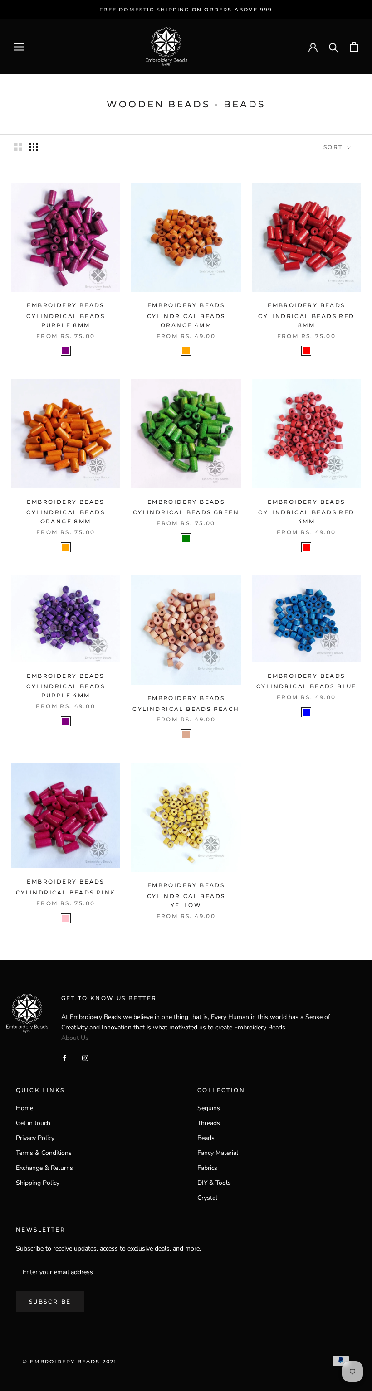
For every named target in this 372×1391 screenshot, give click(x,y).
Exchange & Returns (44, 1168)
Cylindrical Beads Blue (306, 686)
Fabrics (207, 1168)
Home (24, 1108)
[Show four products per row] (33, 147)
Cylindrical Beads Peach (185, 708)
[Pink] (65, 918)
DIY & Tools (214, 1182)
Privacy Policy (35, 1138)
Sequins (208, 1108)
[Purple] (65, 350)
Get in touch (33, 1123)
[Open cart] (354, 47)
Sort (334, 147)
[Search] (333, 47)
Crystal (207, 1197)
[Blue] (306, 712)
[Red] (306, 350)
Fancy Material (217, 1153)
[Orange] (186, 350)
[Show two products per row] (18, 147)
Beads (206, 1138)
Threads (208, 1123)
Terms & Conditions (44, 1153)
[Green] (186, 538)
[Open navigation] (19, 47)
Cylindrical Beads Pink (66, 892)
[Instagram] (85, 1057)
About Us (74, 1038)
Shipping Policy (37, 1182)
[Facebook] (64, 1057)
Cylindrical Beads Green (186, 512)
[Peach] (186, 734)
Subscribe (50, 1301)
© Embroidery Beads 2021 (70, 1361)
